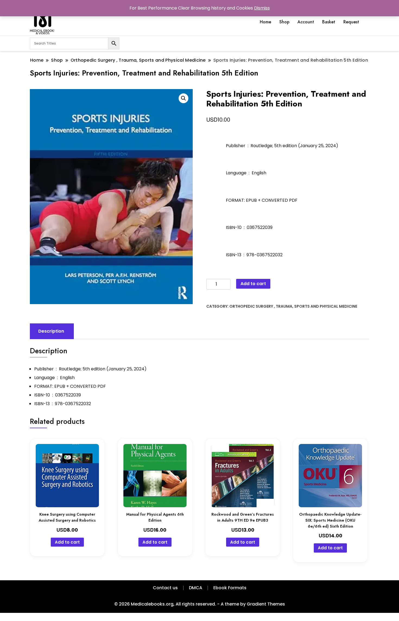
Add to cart (253, 283)
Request (351, 22)
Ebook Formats (229, 588)
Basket (328, 22)
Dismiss (262, 8)
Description (51, 331)
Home (265, 22)
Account (305, 22)
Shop (284, 22)
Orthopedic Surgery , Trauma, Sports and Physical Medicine (293, 306)
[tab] (51, 331)
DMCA (195, 588)
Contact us (165, 588)
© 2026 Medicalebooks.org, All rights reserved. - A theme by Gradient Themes (199, 604)
